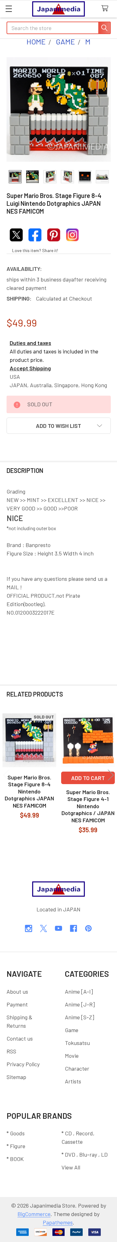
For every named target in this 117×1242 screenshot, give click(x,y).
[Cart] (106, 8)
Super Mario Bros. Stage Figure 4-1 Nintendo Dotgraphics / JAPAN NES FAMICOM (88, 806)
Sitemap (16, 1076)
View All (70, 1167)
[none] (59, 109)
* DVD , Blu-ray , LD (84, 1154)
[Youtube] (58, 928)
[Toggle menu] (8, 8)
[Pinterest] (88, 928)
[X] (43, 928)
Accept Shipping (30, 368)
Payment (17, 1004)
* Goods (16, 1133)
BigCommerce (34, 1213)
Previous (6, 775)
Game (71, 1030)
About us (17, 991)
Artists (73, 1081)
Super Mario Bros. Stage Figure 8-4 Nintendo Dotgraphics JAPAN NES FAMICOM (29, 791)
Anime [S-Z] (79, 1017)
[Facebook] (73, 928)
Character (77, 1068)
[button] (59, 426)
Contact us (20, 1038)
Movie (72, 1055)
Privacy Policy (23, 1064)
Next (111, 775)
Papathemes (58, 1222)
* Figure (16, 1146)
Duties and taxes (30, 342)
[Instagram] (28, 928)
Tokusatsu (77, 1042)
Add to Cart (88, 777)
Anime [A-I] (79, 991)
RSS (11, 1051)
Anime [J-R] (80, 1004)
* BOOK (15, 1158)
